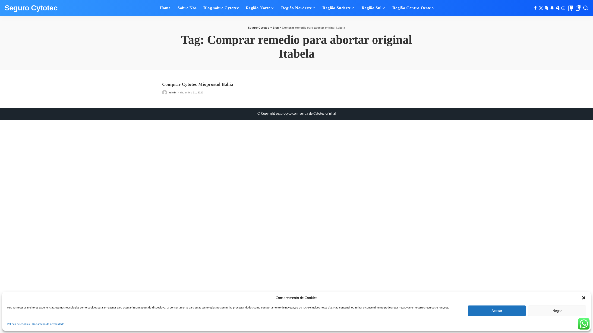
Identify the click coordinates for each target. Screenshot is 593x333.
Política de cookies (18, 324)
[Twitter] (541, 8)
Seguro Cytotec (31, 8)
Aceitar (497, 311)
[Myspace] (558, 8)
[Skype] (547, 8)
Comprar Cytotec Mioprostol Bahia (197, 84)
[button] (583, 298)
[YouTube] (563, 8)
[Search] (585, 8)
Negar (557, 311)
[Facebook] (535, 8)
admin (173, 92)
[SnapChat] (552, 8)
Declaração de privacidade (48, 324)
